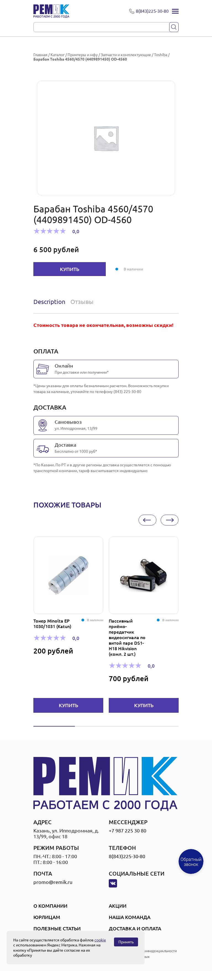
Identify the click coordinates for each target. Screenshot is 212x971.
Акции (117, 905)
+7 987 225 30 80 (127, 830)
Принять (126, 942)
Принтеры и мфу (83, 55)
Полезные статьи (57, 928)
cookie (100, 940)
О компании (50, 905)
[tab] (50, 301)
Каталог (58, 55)
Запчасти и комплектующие (126, 55)
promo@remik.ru (52, 882)
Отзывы (82, 301)
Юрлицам (46, 917)
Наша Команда (129, 917)
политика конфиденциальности (151, 951)
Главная (40, 55)
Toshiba (160, 55)
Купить (69, 269)
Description (49, 301)
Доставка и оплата (135, 928)
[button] (148, 520)
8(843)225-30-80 (127, 856)
